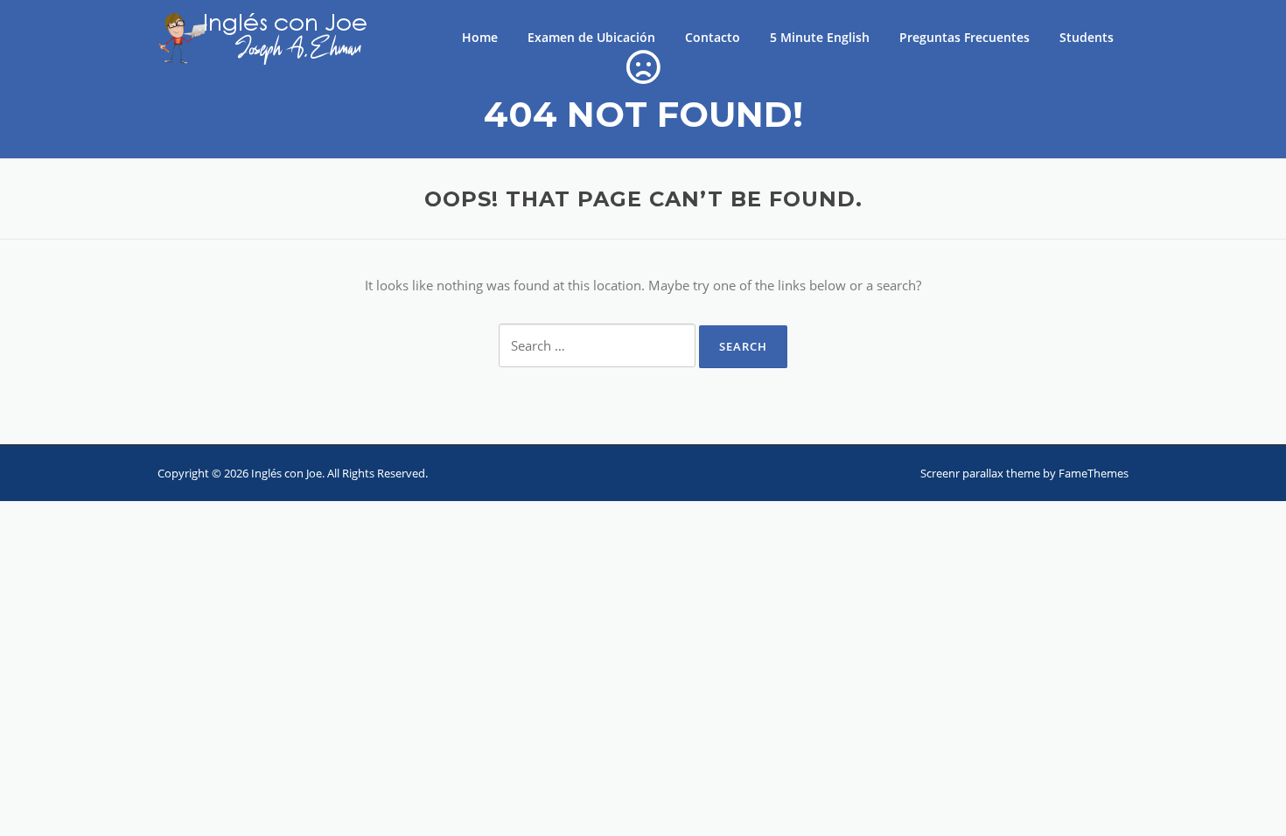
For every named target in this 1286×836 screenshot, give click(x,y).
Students (1086, 37)
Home (480, 37)
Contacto (712, 37)
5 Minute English (820, 37)
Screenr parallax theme (980, 473)
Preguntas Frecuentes (964, 37)
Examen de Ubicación (591, 37)
